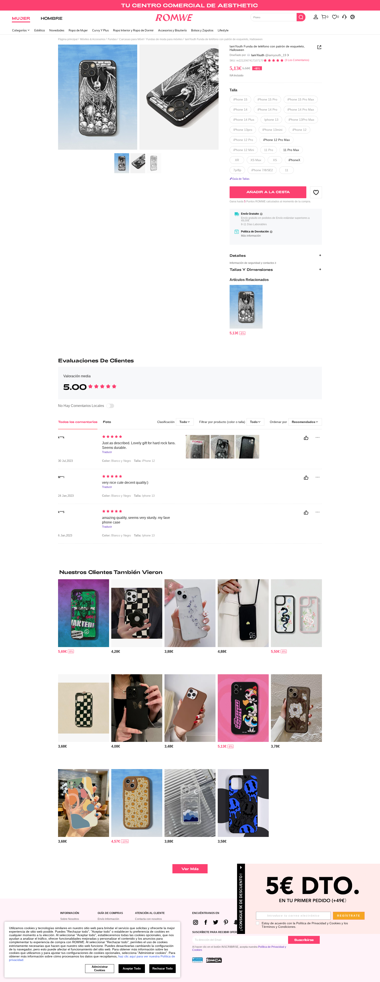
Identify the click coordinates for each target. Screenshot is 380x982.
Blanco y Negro (116, 460)
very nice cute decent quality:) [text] (125, 482)
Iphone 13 (144, 495)
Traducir (107, 452)
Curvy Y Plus (100, 30)
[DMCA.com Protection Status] (214, 960)
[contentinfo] (234, 333)
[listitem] (246, 310)
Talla (233, 90)
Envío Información (108, 919)
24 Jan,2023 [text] (66, 495)
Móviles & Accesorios (92, 39)
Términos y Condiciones (278, 926)
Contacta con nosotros (148, 919)
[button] (316, 192)
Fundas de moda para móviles (164, 39)
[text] (139, 437)
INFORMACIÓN (69, 913)
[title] (190, 572)
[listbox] (316, 17)
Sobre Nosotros (69, 919)
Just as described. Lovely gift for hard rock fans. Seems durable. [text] (138, 445)
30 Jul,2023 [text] (65, 460)
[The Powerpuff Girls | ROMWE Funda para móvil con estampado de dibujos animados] (243, 708)
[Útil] (306, 438)
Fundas (112, 39)
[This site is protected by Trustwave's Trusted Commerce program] (197, 960)
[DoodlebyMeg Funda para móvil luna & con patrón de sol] (136, 803)
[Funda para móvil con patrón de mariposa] (136, 708)
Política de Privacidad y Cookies (318, 923)
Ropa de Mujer (78, 30)
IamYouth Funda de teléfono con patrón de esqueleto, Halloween (267, 48)
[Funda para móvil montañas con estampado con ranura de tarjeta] (190, 803)
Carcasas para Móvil (131, 39)
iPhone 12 (144, 460)
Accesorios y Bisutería (172, 30)
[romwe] (174, 17)
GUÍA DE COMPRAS (110, 913)
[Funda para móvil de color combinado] (83, 803)
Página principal (68, 39)
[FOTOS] (138, 98)
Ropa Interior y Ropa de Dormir (133, 30)
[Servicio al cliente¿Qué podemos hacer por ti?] (344, 16)
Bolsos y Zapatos (202, 30)
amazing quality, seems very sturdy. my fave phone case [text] (136, 520)
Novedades (56, 30)
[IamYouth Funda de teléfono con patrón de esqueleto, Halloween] (246, 307)
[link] (190, 5)
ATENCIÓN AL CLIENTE (150, 913)
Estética (39, 30)
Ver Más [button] (190, 869)
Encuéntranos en (205, 913)
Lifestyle (223, 30)
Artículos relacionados (249, 280)
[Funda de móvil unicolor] (190, 708)
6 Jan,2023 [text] (65, 535)
